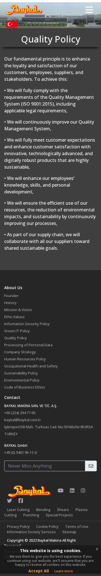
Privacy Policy (18, 526)
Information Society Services (31, 531)
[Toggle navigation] (89, 9)
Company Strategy (20, 351)
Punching (31, 514)
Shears (63, 509)
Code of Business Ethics (24, 387)
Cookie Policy (47, 526)
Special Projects (59, 514)
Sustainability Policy (21, 373)
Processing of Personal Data (28, 344)
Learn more (63, 571)
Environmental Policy (22, 380)
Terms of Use (76, 526)
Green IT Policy (17, 330)
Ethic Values (14, 316)
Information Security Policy (27, 323)
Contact (12, 397)
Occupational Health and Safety (31, 366)
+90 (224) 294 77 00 (19, 412)
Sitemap (69, 531)
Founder (11, 295)
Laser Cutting (18, 509)
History (10, 302)
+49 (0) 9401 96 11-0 (20, 452)
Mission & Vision (18, 309)
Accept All (38, 570)
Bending (43, 509)
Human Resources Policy (25, 358)
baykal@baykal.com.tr (22, 419)
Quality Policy (15, 337)
